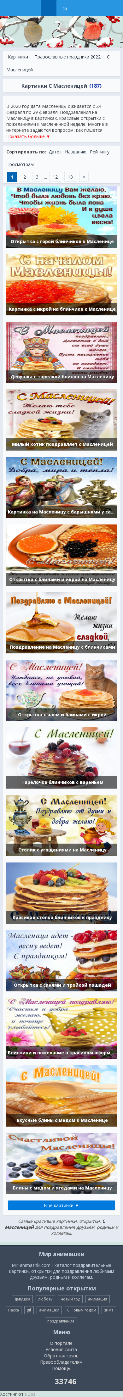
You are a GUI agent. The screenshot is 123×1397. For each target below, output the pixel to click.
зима (109, 1310)
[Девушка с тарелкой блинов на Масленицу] (61, 352)
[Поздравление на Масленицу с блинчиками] (61, 622)
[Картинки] (48, 8)
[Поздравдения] (80, 8)
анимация (97, 1299)
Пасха (13, 1310)
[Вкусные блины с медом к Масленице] (61, 1095)
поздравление (60, 1321)
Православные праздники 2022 (67, 57)
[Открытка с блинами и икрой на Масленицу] (61, 554)
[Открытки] (33, 8)
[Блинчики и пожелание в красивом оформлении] (61, 1028)
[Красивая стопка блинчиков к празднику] (61, 892)
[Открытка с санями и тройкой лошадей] (61, 960)
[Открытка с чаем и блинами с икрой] (61, 690)
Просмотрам (20, 164)
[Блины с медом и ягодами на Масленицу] (61, 1163)
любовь (45, 1299)
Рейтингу (99, 152)
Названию (75, 152)
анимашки (49, 1310)
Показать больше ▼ (28, 136)
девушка (22, 1299)
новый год (70, 1299)
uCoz (30, 1394)
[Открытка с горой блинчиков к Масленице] (61, 216)
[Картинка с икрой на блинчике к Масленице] (61, 284)
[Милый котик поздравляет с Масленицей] (61, 419)
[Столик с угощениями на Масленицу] (61, 825)
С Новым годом (81, 1310)
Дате (54, 152)
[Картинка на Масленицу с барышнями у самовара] (61, 487)
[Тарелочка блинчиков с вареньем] (61, 757)
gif (29, 1310)
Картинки (18, 57)
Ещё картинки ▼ (61, 1205)
